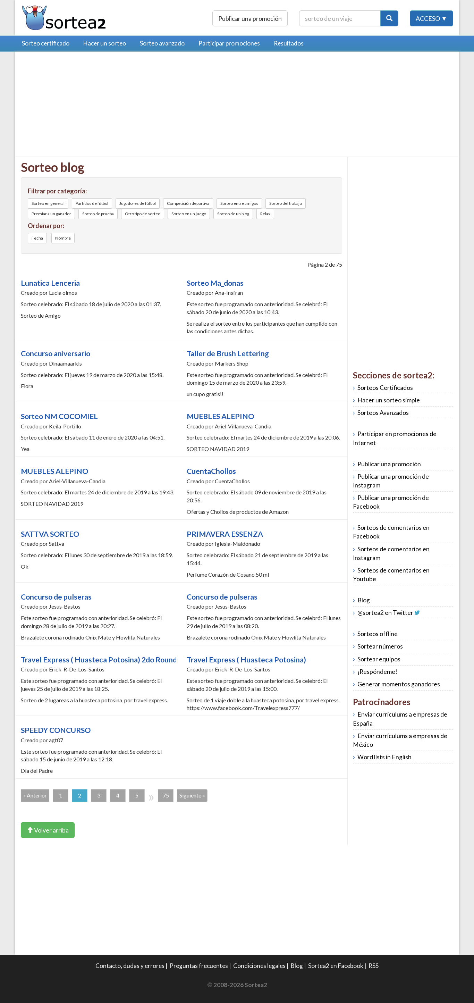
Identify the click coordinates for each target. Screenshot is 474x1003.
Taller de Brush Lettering (228, 353)
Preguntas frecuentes (199, 965)
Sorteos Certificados (385, 387)
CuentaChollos (211, 471)
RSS (374, 965)
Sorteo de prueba (98, 213)
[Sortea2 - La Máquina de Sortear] (64, 17)
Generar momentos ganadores (398, 684)
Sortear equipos (378, 659)
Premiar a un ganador (51, 213)
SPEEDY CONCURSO (56, 730)
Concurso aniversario (55, 353)
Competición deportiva (188, 203)
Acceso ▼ (431, 18)
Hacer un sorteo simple (388, 400)
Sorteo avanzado (162, 43)
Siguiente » (192, 795)
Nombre (63, 238)
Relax (265, 213)
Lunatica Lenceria (50, 282)
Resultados (289, 43)
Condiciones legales (259, 965)
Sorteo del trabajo (285, 203)
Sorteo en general (48, 203)
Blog (363, 600)
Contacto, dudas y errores (129, 965)
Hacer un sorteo (104, 43)
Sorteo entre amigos (239, 203)
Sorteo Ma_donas (215, 282)
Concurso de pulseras (56, 596)
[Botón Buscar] (389, 18)
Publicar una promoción (250, 18)
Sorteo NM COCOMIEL (59, 416)
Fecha (37, 238)
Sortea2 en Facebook (335, 965)
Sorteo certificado (45, 43)
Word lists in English (384, 757)
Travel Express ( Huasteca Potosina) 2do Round (99, 659)
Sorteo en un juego (188, 213)
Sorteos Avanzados (383, 412)
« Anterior (35, 795)
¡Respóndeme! (377, 671)
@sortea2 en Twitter (385, 612)
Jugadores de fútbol (137, 203)
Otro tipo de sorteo (142, 213)
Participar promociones (229, 43)
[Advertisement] (79, 105)
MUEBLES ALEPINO (220, 416)
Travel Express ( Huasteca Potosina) (246, 659)
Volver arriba (51, 830)
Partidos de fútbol (92, 203)
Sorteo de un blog (233, 213)
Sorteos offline (377, 633)
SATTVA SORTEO (50, 533)
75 (166, 795)
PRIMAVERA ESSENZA (225, 533)
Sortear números (380, 646)
